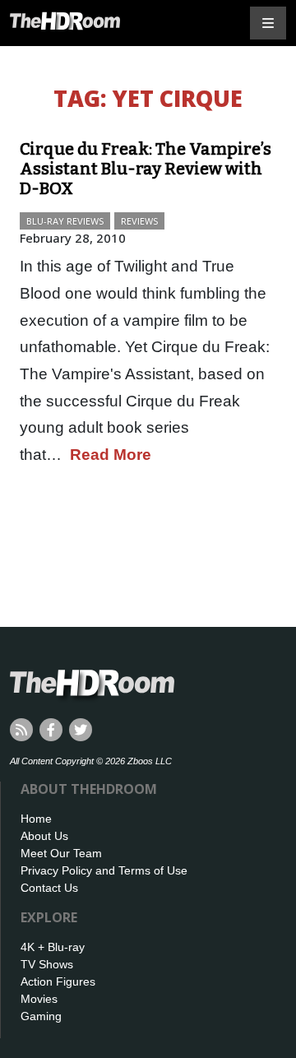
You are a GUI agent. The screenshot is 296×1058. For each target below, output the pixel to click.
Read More (110, 454)
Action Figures (58, 981)
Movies (39, 998)
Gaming (41, 1016)
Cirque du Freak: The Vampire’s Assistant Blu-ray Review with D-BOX (145, 168)
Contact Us (49, 887)
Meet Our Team (61, 853)
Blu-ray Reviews (65, 221)
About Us (44, 835)
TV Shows (47, 964)
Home (36, 818)
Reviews (139, 221)
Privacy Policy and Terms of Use (104, 870)
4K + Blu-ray (53, 947)
